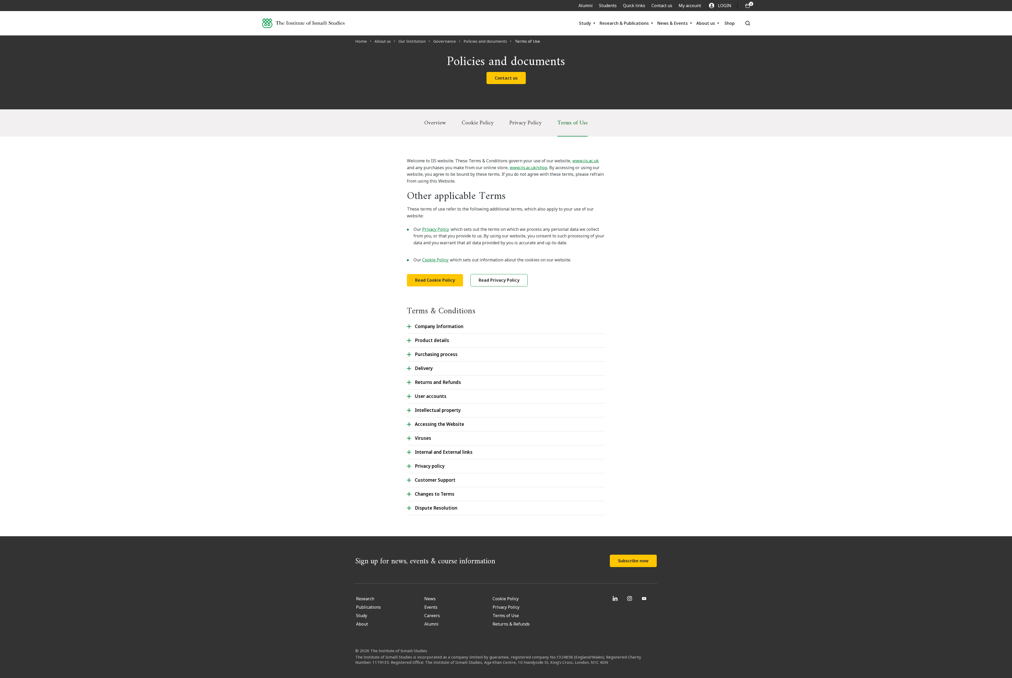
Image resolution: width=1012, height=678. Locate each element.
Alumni (585, 5)
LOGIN (724, 5)
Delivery (424, 368)
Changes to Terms (434, 494)
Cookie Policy (478, 123)
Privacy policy (430, 466)
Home (361, 41)
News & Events (672, 23)
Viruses (423, 438)
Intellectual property (438, 410)
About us (705, 23)
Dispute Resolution (436, 508)
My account (690, 5)
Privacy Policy (525, 123)
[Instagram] (630, 598)
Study (585, 23)
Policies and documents (485, 41)
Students (608, 5)
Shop (729, 23)
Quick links (634, 5)
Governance (444, 41)
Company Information (439, 326)
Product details (432, 340)
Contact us (661, 5)
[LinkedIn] (615, 598)
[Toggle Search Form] (747, 23)
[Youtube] (644, 598)
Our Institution (412, 41)
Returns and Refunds (438, 382)
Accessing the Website (439, 424)
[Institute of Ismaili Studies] (303, 23)
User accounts (430, 396)
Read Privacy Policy (499, 280)
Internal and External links (444, 452)
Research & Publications (624, 23)
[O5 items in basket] (747, 5)
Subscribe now (633, 561)
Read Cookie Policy (435, 280)
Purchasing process (436, 354)
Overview (435, 123)
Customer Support (435, 480)
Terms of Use (572, 123)
